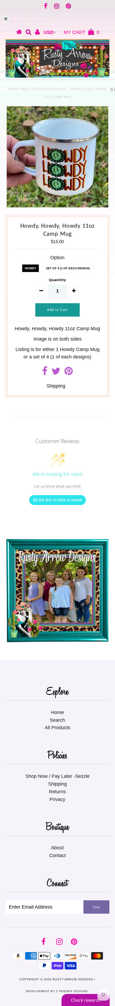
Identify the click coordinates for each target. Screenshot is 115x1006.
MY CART (81, 32)
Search (57, 720)
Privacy (57, 799)
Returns (57, 791)
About (57, 847)
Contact (57, 855)
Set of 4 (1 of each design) (68, 268)
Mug (24, 89)
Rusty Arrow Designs (72, 979)
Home (13, 89)
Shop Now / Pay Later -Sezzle (57, 776)
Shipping (56, 386)
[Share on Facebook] (45, 373)
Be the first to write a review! (57, 499)
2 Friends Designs (72, 991)
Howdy (30, 268)
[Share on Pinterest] (68, 373)
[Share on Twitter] (56, 373)
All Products (57, 727)
